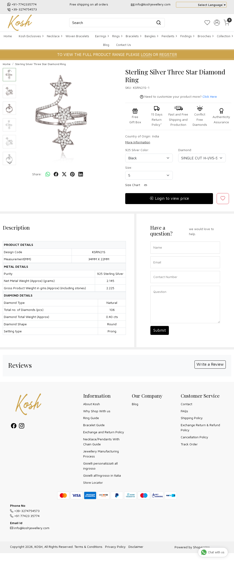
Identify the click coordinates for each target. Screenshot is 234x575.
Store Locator (93, 482)
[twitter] (64, 174)
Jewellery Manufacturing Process (101, 453)
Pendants (168, 36)
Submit (159, 330)
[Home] (20, 22)
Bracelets (132, 36)
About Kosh (91, 404)
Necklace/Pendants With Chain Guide (101, 441)
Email (156, 256)
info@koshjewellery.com (152, 4)
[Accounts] (217, 23)
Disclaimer (135, 547)
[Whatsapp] (48, 174)
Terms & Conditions (88, 547)
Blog (106, 45)
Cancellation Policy (194, 437)
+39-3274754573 (24, 9)
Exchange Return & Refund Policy (200, 427)
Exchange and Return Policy (103, 432)
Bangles (150, 36)
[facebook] (56, 174)
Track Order (189, 444)
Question (158, 285)
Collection (223, 36)
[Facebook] (13, 426)
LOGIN (146, 54)
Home (8, 36)
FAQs (184, 411)
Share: (37, 174)
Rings (116, 36)
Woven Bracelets (77, 36)
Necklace (53, 36)
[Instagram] (21, 426)
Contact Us (123, 45)
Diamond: (185, 150)
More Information (137, 142)
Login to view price (172, 198)
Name (156, 241)
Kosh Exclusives (30, 36)
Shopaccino (201, 547)
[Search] (158, 22)
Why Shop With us (96, 411)
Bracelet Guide (94, 425)
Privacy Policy (115, 547)
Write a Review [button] (210, 364)
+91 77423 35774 (26, 516)
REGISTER (168, 54)
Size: (128, 167)
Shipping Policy (192, 418)
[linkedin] (81, 174)
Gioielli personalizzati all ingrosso (100, 465)
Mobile (156, 270)
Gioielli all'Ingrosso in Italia (102, 475)
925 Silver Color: (137, 150)
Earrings (100, 36)
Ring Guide (91, 418)
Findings (186, 36)
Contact (186, 404)
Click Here (209, 96)
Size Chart (133, 185)
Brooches (204, 36)
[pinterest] (72, 174)
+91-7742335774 (24, 4)
